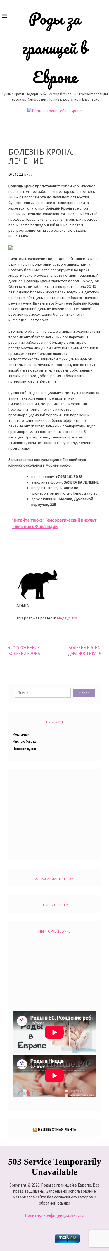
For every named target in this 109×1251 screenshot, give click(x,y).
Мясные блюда (25, 741)
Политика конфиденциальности (54, 1215)
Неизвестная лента (57, 1129)
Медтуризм (67, 617)
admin (34, 174)
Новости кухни (24, 748)
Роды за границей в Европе (54, 48)
